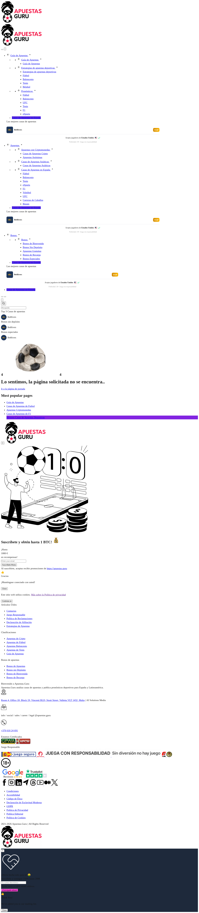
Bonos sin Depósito (16, 670)
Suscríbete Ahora (9, 565)
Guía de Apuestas (15, 653)
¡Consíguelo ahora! (9, 890)
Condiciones (12, 791)
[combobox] (99, 306)
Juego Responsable (15, 614)
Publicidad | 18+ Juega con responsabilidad (83, 142)
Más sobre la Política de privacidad (48, 594)
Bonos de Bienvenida (16, 673)
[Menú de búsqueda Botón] (2, 49)
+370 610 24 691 (9, 730)
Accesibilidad (13, 795)
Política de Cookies (16, 817)
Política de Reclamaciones (19, 618)
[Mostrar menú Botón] (5, 296)
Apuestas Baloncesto (16, 646)
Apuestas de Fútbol (15, 642)
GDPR (9, 806)
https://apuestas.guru (57, 568)
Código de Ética (14, 798)
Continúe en (7, 601)
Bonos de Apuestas (15, 666)
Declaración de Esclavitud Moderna (24, 802)
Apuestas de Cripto (15, 638)
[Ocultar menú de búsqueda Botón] (2, 299)
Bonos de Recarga (15, 677)
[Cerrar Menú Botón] (5, 48)
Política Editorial (14, 813)
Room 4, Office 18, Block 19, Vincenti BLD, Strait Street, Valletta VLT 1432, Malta (43, 700)
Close (4, 589)
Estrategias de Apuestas (18, 626)
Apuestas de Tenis (15, 650)
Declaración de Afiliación (19, 622)
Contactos (11, 611)
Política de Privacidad (17, 810)
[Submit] (3, 303)
